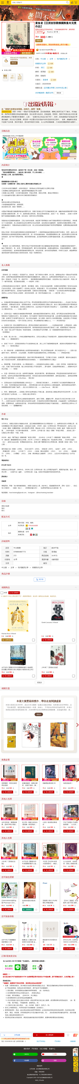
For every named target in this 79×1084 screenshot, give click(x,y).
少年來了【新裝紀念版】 (50, 667)
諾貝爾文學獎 (49, 88)
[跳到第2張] (70, 158)
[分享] (75, 1064)
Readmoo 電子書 (52, 32)
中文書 (43, 59)
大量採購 (73, 1041)
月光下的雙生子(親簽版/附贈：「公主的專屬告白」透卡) (70, 824)
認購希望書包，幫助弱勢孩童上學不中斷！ (53, 45)
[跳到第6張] (76, 158)
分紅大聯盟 (43, 1049)
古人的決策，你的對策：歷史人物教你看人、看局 (70, 864)
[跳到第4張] (73, 158)
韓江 (43, 68)
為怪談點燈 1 (67, 783)
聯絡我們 (39, 1066)
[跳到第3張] (72, 158)
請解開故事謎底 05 (49, 783)
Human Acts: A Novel (9, 633)
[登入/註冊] (72, 2)
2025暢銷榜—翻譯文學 (44, 93)
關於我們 (27, 1049)
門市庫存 (57, 1041)
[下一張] (75, 147)
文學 (51, 59)
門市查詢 (35, 1049)
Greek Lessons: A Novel (50, 622)
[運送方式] (75, 1069)
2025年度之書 (61, 88)
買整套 (39, 41)
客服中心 (52, 1049)
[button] (2, 2)
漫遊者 (46, 80)
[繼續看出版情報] (39, 103)
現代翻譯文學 (62, 59)
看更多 (14, 63)
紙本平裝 (40, 32)
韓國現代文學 (40, 64)
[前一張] (3, 147)
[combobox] (38, 2)
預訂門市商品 (41, 1041)
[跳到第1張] (69, 158)
